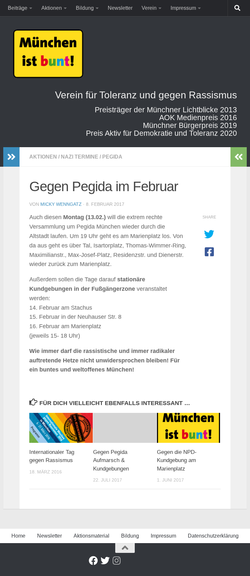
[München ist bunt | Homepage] (48, 53)
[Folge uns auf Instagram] (116, 560)
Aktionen (51, 8)
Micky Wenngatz (61, 204)
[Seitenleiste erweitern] (11, 157)
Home (18, 536)
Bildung (85, 8)
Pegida (112, 157)
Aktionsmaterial (91, 536)
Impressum (183, 8)
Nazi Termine (79, 157)
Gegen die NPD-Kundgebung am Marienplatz (177, 460)
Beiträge (17, 8)
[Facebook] (93, 560)
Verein (149, 8)
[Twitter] (105, 560)
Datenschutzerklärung (213, 536)
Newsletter (120, 8)
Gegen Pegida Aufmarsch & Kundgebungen (111, 460)
